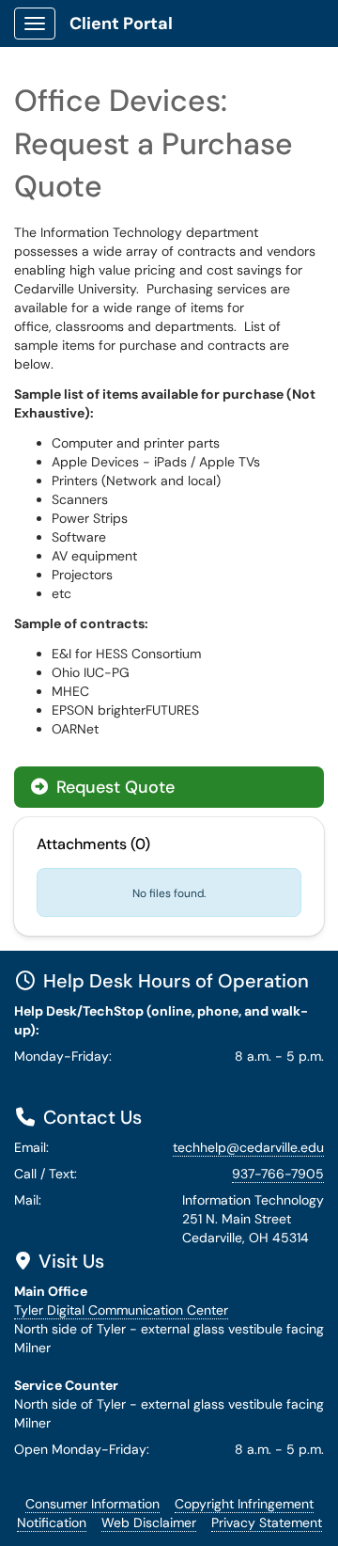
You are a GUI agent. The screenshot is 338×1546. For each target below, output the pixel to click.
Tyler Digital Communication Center (121, 1309)
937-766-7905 (278, 1173)
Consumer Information (92, 1503)
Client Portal (121, 23)
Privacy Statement (266, 1522)
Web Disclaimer (148, 1522)
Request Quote (113, 787)
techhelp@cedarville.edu (248, 1147)
